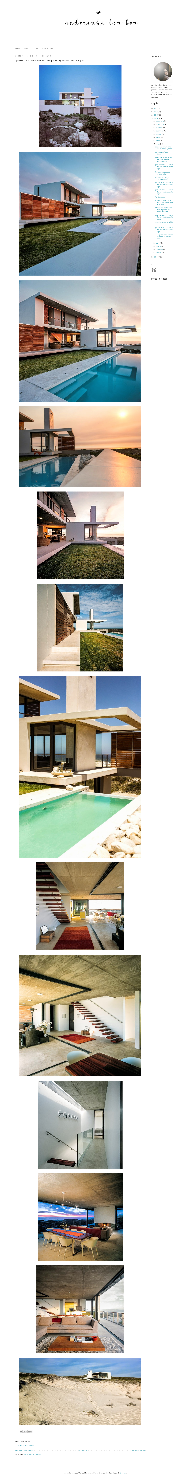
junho (158, 141)
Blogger (123, 1473)
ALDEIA (17, 48)
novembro (160, 124)
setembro (160, 131)
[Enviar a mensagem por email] (21, 1431)
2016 (156, 112)
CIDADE (25, 48)
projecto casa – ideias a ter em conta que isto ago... (164, 167)
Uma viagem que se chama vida (162, 173)
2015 (156, 115)
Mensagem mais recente (24, 1450)
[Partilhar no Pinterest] (31, 1431)
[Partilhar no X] (26, 1431)
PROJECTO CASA (47, 48)
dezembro (160, 121)
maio (158, 144)
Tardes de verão (161, 197)
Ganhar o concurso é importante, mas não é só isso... (164, 202)
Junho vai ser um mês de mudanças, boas (163, 148)
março (158, 246)
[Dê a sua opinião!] (23, 1431)
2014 (156, 118)
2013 (156, 257)
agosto (159, 134)
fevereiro (159, 250)
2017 (156, 108)
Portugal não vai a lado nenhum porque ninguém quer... (163, 159)
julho (158, 137)
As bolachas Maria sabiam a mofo (162, 178)
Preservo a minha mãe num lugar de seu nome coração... (163, 210)
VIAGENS (35, 48)
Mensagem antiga (138, 1450)
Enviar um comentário (26, 1445)
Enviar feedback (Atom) (32, 1454)
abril (158, 243)
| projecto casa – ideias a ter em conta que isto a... (164, 237)
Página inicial (82, 1450)
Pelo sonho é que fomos (161, 153)
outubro (159, 128)
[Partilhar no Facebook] (28, 1431)
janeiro (159, 253)
